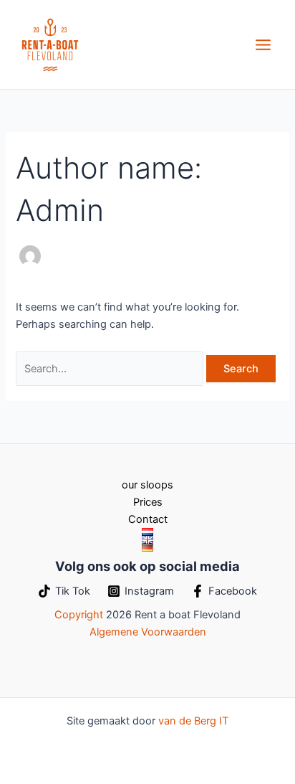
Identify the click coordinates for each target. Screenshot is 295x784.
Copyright (78, 614)
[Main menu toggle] (263, 44)
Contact (148, 519)
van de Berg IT (193, 720)
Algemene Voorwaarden (148, 631)
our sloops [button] (147, 484)
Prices (148, 502)
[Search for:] (111, 368)
